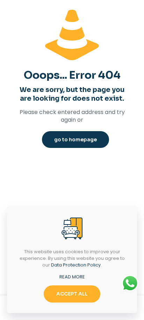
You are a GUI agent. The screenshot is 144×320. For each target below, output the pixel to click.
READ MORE (72, 276)
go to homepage (75, 139)
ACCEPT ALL (72, 294)
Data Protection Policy (76, 265)
